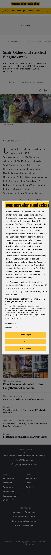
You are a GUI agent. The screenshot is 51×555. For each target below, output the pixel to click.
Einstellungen (25, 335)
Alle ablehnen (25, 348)
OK (25, 341)
